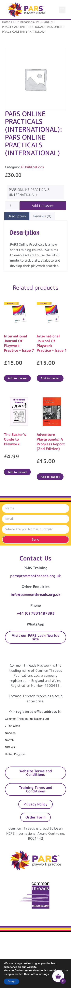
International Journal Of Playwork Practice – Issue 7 (19, 343)
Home (6, 22)
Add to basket (43, 205)
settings (44, 974)
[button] (62, 10)
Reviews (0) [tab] (42, 216)
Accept (11, 981)
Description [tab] (17, 216)
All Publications (23, 22)
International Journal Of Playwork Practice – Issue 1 (52, 343)
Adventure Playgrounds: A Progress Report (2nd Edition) (51, 441)
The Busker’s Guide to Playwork (15, 439)
